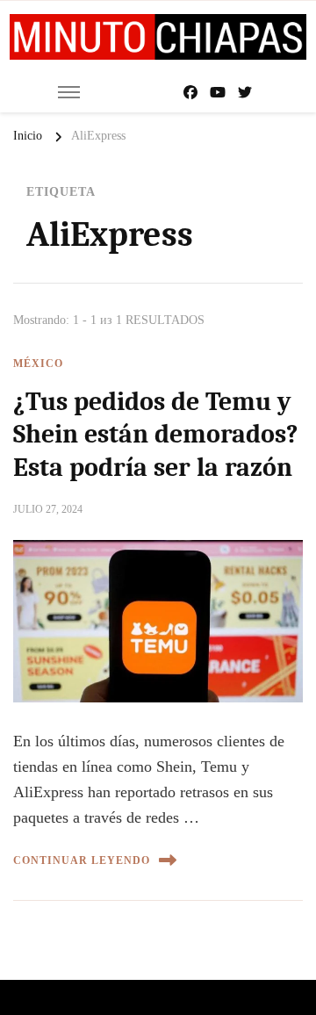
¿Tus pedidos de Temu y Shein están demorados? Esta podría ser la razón (155, 434)
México (38, 363)
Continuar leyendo (81, 860)
